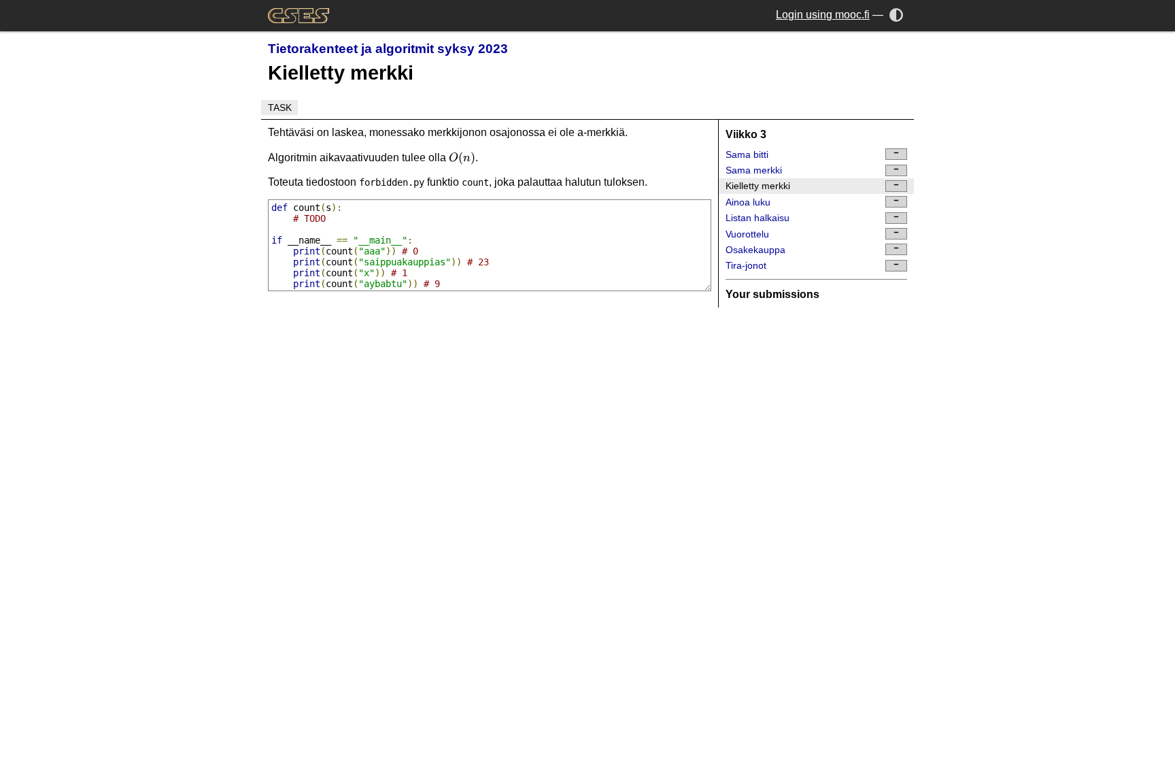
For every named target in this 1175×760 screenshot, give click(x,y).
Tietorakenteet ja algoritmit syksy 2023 (388, 49)
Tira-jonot (746, 265)
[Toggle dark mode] (896, 14)
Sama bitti (747, 154)
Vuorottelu (747, 234)
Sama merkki (754, 170)
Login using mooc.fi (823, 14)
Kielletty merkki (758, 185)
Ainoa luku (748, 202)
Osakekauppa (755, 249)
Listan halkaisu (757, 217)
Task (280, 107)
